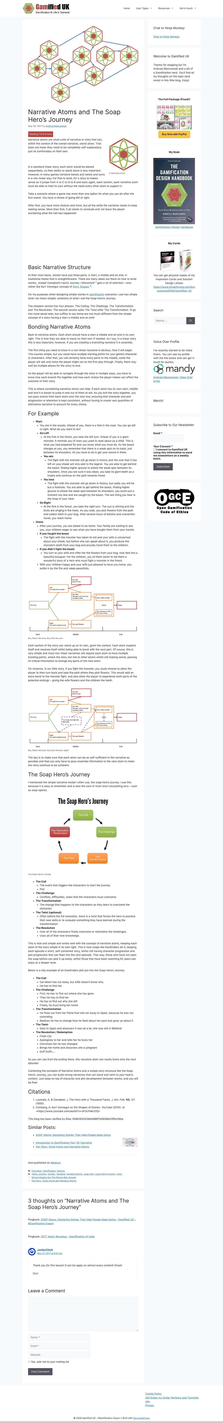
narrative (60, 1174)
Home (127, 8)
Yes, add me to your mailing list (49, 1361)
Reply (35, 1273)
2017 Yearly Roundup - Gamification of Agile (68, 1236)
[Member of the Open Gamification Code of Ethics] (174, 512)
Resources (164, 8)
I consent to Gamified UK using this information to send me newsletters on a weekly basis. (172, 454)
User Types (142, 8)
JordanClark (45, 1249)
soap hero (89, 1174)
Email (157, 433)
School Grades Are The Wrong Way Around (54, 1177)
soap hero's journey (105, 1174)
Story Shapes (81, 286)
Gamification (49, 1171)
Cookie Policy (153, 1393)
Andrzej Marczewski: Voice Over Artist (173, 379)
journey (51, 1174)
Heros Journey (39, 1174)
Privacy (149, 1405)
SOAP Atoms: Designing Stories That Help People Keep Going (73, 1134)
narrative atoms (74, 1174)
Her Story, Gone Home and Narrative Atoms (62, 1146)
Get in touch (186, 8)
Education (37, 1171)
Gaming (61, 1171)
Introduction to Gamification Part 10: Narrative (64, 1142)
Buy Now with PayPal (174, 134)
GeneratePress (141, 1418)
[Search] (190, 320)
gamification (97, 294)
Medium (56, 1162)
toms (119, 1174)
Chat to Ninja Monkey (166, 36)
